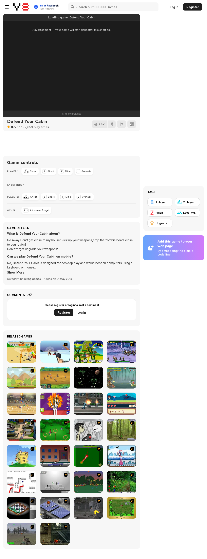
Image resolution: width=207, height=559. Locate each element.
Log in (174, 7)
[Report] (121, 124)
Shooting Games (30, 278)
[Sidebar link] (7, 7)
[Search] (72, 6)
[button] (15, 272)
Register (192, 7)
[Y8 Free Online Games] (21, 7)
